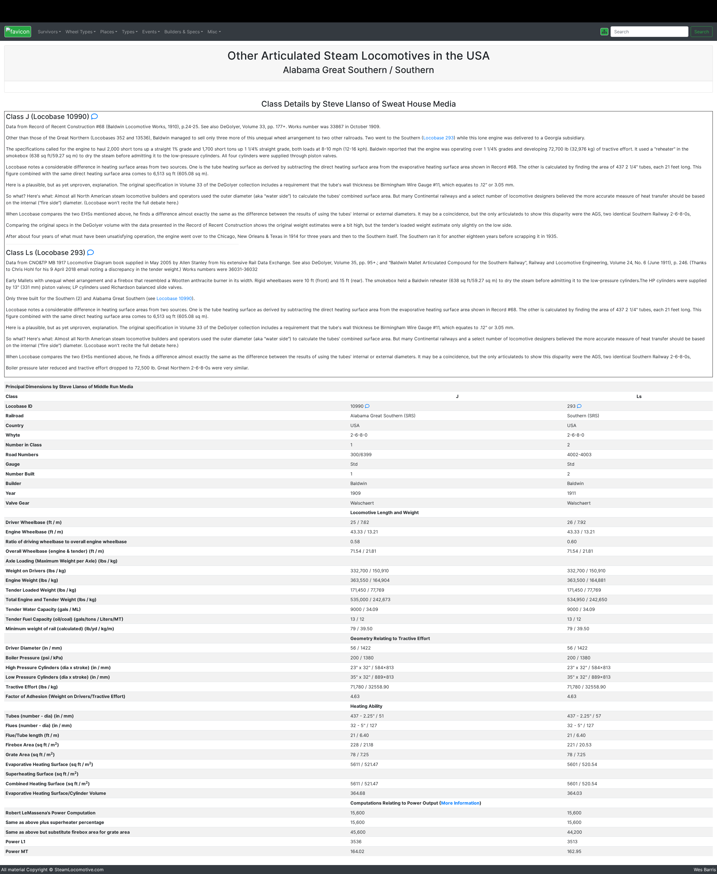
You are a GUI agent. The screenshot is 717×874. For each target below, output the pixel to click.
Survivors (48, 31)
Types (128, 31)
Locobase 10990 (174, 298)
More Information (460, 803)
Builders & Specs (182, 31)
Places (107, 31)
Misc (212, 31)
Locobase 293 (438, 137)
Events (149, 31)
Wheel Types (79, 31)
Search (701, 31)
